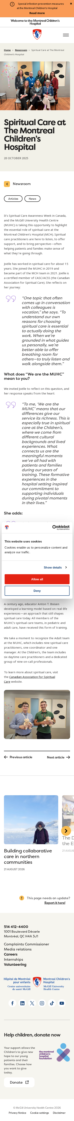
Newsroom (21, 50)
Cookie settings (39, 1113)
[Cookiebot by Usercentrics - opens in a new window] (52, 527)
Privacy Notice (17, 1113)
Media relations (18, 949)
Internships (13, 959)
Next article (55, 757)
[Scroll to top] (66, 1095)
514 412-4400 (16, 926)
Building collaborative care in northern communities (28, 856)
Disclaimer (59, 1113)
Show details (53, 567)
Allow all (37, 579)
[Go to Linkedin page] (22, 1003)
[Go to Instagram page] (42, 1003)
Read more (37, 13)
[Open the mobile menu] (66, 35)
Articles (13, 198)
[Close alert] (71, 4)
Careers (11, 954)
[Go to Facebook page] (12, 1003)
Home (7, 50)
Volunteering (15, 964)
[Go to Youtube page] (62, 1003)
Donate (16, 1082)
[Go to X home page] (32, 1003)
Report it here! (54, 903)
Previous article (21, 757)
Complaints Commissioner (26, 944)
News (32, 198)
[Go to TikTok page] (52, 1003)
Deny (37, 590)
